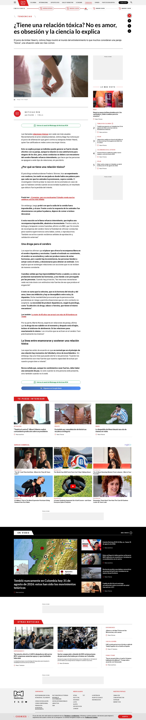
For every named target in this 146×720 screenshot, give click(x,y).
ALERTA (75, 704)
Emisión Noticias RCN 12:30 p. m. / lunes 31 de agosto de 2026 (117, 543)
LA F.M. (75, 702)
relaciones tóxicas (40, 134)
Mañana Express (47, 8)
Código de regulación (41, 701)
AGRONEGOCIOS (96, 699)
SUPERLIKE (116, 699)
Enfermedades (110, 627)
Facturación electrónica (60, 695)
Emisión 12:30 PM (74, 8)
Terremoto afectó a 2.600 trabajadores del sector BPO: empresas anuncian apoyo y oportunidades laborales (33, 656)
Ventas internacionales (59, 701)
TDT (84, 695)
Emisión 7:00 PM (100, 8)
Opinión (97, 2)
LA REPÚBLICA (96, 695)
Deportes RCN (55, 2)
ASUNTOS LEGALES (97, 697)
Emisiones (19, 8)
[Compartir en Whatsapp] (129, 31)
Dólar (99, 136)
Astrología (17, 426)
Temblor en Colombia (104, 123)
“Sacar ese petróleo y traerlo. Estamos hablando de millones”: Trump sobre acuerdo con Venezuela (118, 660)
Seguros (60, 651)
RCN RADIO (76, 699)
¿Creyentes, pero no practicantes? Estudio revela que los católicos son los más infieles (48, 198)
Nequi (95, 109)
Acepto (125, 716)
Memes (98, 426)
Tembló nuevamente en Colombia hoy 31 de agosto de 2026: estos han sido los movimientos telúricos (110, 128)
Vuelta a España (111, 641)
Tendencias (88, 2)
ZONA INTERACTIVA (118, 697)
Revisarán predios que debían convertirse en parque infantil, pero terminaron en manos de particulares (117, 571)
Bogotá (57, 426)
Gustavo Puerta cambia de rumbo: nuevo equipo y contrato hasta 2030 (109, 153)
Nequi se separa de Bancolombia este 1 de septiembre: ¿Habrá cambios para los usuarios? (107, 114)
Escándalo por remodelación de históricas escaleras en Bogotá (70, 430)
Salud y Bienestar (67, 2)
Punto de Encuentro (108, 2)
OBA (53, 705)
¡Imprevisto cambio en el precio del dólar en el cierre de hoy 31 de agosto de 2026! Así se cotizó (110, 141)
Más (125, 533)
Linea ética (55, 703)
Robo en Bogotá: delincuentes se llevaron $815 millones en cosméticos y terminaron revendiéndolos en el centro (117, 557)
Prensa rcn (38, 705)
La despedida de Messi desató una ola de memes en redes (111, 430)
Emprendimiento (19, 651)
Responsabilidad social (42, 695)
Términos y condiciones (71, 716)
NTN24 (75, 695)
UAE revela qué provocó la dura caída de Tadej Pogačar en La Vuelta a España (119, 645)
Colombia (33, 2)
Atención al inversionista (39, 708)
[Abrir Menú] (15, 2)
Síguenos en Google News (52, 388)
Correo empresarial (41, 703)
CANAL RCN (123, 2)
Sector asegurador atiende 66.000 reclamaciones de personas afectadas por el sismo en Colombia (76, 655)
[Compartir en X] (129, 26)
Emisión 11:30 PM (126, 8)
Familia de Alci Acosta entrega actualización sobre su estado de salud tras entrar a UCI (116, 585)
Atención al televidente (42, 697)
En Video (23, 533)
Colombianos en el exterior (106, 150)
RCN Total (76, 697)
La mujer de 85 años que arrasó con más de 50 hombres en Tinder (49, 316)
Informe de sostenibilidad (56, 698)
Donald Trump (110, 655)
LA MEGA (75, 708)
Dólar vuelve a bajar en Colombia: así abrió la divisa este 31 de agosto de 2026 (109, 164)
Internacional (43, 2)
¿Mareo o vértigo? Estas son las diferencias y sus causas (116, 631)
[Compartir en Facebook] (129, 20)
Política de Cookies (91, 717)
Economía (79, 2)
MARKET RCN (117, 702)
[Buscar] (131, 3)
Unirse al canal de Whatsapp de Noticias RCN (52, 125)
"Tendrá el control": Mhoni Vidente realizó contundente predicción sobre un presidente (31, 430)
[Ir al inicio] (23, 3)
